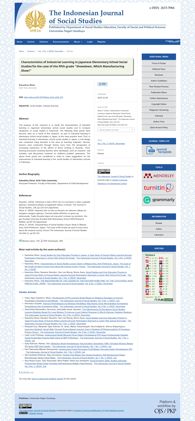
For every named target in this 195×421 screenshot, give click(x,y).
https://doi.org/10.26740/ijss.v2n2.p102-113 (43, 97)
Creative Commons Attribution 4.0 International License (99, 410)
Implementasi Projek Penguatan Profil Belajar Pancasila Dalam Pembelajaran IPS (95, 349)
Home (21, 51)
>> (32, 372)
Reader (159, 223)
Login (178, 41)
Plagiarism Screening (158, 110)
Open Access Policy (159, 127)
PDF (103, 84)
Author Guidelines (159, 81)
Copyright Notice (158, 104)
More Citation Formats (109, 130)
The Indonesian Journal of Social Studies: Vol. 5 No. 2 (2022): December (57, 315)
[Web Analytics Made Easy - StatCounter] (23, 413)
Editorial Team (158, 69)
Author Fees (158, 121)
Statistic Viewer (36, 413)
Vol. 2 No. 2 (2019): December (50, 51)
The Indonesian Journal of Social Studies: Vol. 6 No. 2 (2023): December (92, 306)
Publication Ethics (159, 92)
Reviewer (159, 75)
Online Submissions (159, 98)
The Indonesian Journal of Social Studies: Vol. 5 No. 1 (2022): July (90, 301)
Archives (31, 51)
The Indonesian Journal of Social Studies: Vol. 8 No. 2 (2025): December (80, 283)
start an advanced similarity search (47, 379)
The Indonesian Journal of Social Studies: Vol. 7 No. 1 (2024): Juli (81, 346)
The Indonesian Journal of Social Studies (114, 176)
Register (169, 41)
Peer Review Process (159, 86)
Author (159, 229)
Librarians (158, 235)
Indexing (159, 116)
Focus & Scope (159, 63)
